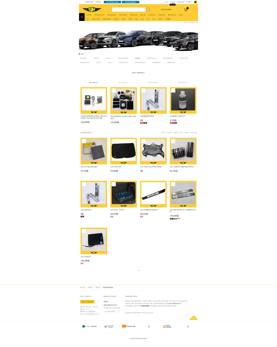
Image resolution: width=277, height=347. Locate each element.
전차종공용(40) (156, 62)
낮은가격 (163, 132)
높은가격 (169, 132)
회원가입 (173, 2)
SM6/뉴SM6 (133, 15)
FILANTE (88, 15)
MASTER (142, 15)
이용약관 (90, 287)
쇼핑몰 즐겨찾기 (89, 2)
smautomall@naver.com (174, 303)
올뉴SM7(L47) (172, 15)
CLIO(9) (137, 58)
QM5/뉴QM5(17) (140, 62)
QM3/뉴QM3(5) (168, 58)
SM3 (142, 19)
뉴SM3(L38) (161, 15)
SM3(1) (98, 62)
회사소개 (82, 287)
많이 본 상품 (194, 132)
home (186, 22)
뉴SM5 (181, 15)
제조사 (180, 132)
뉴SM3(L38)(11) (84, 62)
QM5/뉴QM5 (96, 19)
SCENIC (160, 19)
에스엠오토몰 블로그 (130, 2)
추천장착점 (98, 2)
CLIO (148, 19)
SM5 (136, 19)
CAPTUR (116, 19)
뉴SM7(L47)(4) (184, 58)
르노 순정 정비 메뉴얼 (112, 2)
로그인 (166, 2)
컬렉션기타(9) (171, 62)
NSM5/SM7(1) (123, 62)
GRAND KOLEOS (99, 15)
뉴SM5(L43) (151, 15)
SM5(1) (110, 62)
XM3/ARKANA (111, 15)
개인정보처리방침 (108, 287)
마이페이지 (189, 2)
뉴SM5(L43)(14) (151, 58)
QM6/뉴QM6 (123, 15)
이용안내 (97, 287)
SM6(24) (108, 58)
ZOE (153, 19)
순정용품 (167, 19)
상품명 (175, 132)
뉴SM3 (130, 19)
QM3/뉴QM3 (107, 19)
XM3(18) (96, 58)
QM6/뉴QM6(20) (123, 58)
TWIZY (124, 19)
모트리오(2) (83, 58)
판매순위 (186, 132)
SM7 (87, 19)
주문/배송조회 (180, 2)
